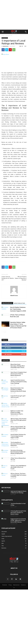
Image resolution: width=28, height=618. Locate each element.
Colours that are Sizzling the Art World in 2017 (8, 278)
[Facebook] (3, 49)
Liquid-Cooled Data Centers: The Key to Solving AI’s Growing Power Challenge (18, 382)
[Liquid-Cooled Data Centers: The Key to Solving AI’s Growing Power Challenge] (5, 382)
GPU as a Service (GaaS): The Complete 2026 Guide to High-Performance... (18, 428)
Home (3, 35)
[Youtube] (20, 579)
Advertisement (16, 585)
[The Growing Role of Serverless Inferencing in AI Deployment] (5, 444)
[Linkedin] (16, 579)
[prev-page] (3, 332)
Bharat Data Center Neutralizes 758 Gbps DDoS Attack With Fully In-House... (18, 366)
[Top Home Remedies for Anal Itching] (5, 505)
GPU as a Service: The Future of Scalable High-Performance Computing (18, 475)
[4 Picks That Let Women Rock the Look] (5, 316)
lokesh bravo (5, 46)
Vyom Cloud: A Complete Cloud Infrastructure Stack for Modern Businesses (18, 374)
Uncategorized (9, 35)
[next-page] (5, 332)
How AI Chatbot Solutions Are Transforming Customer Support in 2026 (18, 309)
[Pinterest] (10, 49)
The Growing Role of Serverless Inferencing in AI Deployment (18, 444)
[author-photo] (14, 293)
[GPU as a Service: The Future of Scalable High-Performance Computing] (5, 475)
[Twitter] (6, 49)
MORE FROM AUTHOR (19, 303)
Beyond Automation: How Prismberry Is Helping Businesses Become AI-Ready (18, 389)
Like (24, 344)
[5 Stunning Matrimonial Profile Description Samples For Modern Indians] (5, 513)
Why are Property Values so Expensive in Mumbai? (20, 278)
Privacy (10, 585)
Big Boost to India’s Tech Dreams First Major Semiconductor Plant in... (17, 412)
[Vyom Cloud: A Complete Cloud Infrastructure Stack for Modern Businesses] (5, 374)
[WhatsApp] (13, 49)
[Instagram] (11, 579)
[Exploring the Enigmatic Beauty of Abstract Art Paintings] (5, 493)
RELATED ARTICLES (7, 303)
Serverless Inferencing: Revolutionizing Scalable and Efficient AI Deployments (18, 452)
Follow (23, 347)
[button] (2, 32)
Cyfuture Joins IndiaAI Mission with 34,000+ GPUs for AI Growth (18, 467)
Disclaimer (4, 585)
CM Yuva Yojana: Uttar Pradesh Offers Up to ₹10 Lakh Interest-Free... (18, 420)
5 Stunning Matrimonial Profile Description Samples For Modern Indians (18, 512)
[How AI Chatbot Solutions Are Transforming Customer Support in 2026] (5, 309)
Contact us (23, 585)
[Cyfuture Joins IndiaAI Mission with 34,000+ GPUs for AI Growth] (5, 467)
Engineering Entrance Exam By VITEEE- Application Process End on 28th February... (18, 520)
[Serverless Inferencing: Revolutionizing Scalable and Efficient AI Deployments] (5, 452)
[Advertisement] (14, 15)
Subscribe (23, 354)
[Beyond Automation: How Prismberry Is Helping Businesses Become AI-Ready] (5, 390)
